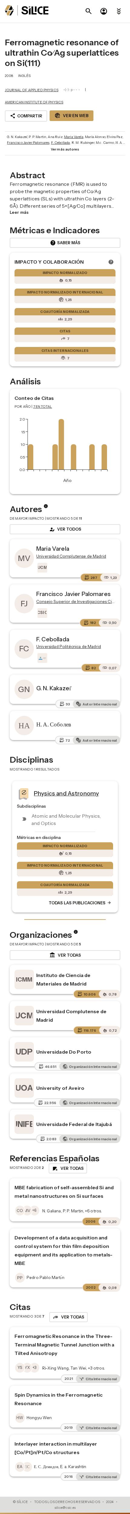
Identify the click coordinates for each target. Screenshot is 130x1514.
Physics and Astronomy (66, 793)
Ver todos (65, 529)
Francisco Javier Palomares (28, 142)
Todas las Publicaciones (80, 903)
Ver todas (65, 955)
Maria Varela (73, 137)
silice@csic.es (65, 1507)
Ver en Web (71, 115)
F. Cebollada (60, 142)
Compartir (26, 116)
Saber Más (65, 243)
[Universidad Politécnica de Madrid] (42, 658)
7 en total (42, 406)
